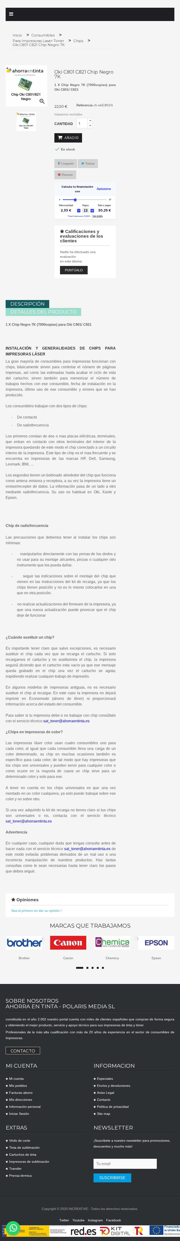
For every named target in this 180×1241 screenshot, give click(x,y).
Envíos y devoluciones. (114, 1085)
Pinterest (67, 174)
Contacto (23, 1051)
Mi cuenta (16, 1078)
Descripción (27, 304)
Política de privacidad (113, 1107)
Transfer (15, 1168)
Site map (103, 1114)
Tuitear (89, 163)
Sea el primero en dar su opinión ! (36, 910)
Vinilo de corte (19, 1140)
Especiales (105, 1078)
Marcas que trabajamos (90, 926)
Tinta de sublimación (24, 1147)
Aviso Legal (105, 1092)
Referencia (84, 105)
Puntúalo (74, 270)
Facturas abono (21, 1092)
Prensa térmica (20, 1175)
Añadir (71, 138)
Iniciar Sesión (19, 1114)
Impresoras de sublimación (29, 1161)
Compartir (67, 163)
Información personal (25, 1107)
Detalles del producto (43, 312)
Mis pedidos (18, 1085)
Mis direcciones (20, 1100)
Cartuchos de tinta (22, 1154)
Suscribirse (112, 1178)
